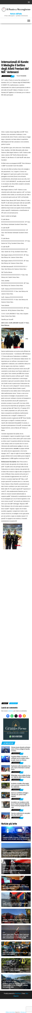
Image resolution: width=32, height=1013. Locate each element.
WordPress (18, 993)
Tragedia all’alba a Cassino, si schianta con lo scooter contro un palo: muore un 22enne (20, 758)
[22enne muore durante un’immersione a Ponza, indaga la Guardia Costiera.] (5, 749)
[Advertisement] (16, 40)
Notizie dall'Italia (16, 14)
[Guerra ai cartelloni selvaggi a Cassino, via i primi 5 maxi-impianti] (5, 795)
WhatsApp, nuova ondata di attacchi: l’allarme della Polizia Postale (21, 776)
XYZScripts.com (23, 1012)
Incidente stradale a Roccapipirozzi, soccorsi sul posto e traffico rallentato (20, 785)
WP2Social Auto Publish (10, 1012)
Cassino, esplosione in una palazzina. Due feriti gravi (20, 814)
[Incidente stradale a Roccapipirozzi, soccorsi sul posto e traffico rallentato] (5, 786)
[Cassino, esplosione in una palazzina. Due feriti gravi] (5, 815)
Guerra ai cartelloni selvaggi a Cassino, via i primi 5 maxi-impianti (19, 794)
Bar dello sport (13, 703)
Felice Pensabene (21, 76)
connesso (10, 711)
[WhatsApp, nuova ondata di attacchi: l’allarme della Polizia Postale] (5, 777)
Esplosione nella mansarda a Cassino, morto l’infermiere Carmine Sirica (21, 767)
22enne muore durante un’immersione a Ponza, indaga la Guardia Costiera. (21, 749)
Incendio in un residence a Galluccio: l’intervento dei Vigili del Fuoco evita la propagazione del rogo (20, 804)
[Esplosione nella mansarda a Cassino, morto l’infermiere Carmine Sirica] (5, 768)
